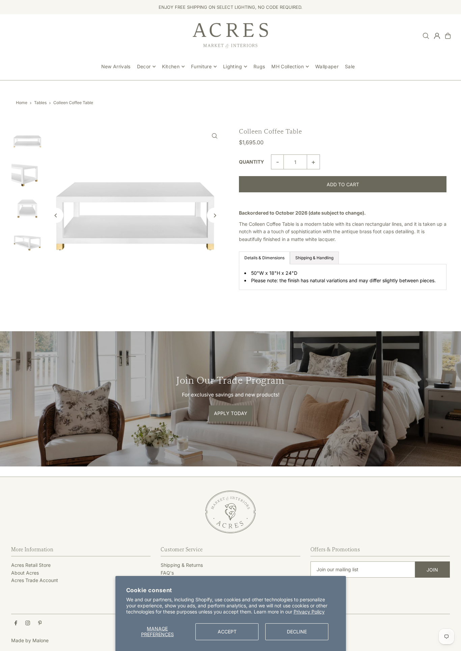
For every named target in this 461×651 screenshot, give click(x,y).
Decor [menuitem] (144, 66)
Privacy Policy (309, 611)
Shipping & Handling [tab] (314, 257)
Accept (227, 631)
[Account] (437, 36)
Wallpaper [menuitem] (326, 66)
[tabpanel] (342, 277)
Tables (40, 102)
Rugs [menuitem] (259, 66)
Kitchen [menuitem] (170, 66)
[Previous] (55, 215)
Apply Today (230, 413)
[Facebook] (16, 623)
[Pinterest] (40, 623)
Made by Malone (30, 640)
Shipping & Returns (182, 565)
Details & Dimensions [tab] (264, 257)
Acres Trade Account (34, 580)
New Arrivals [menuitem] (116, 66)
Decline (297, 631)
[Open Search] (426, 36)
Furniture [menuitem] (201, 66)
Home (21, 102)
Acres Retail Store (31, 565)
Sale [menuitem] (350, 66)
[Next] (214, 215)
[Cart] (448, 36)
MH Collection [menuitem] (287, 66)
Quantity (251, 162)
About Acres (25, 573)
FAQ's (167, 573)
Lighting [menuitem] (232, 66)
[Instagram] (27, 623)
